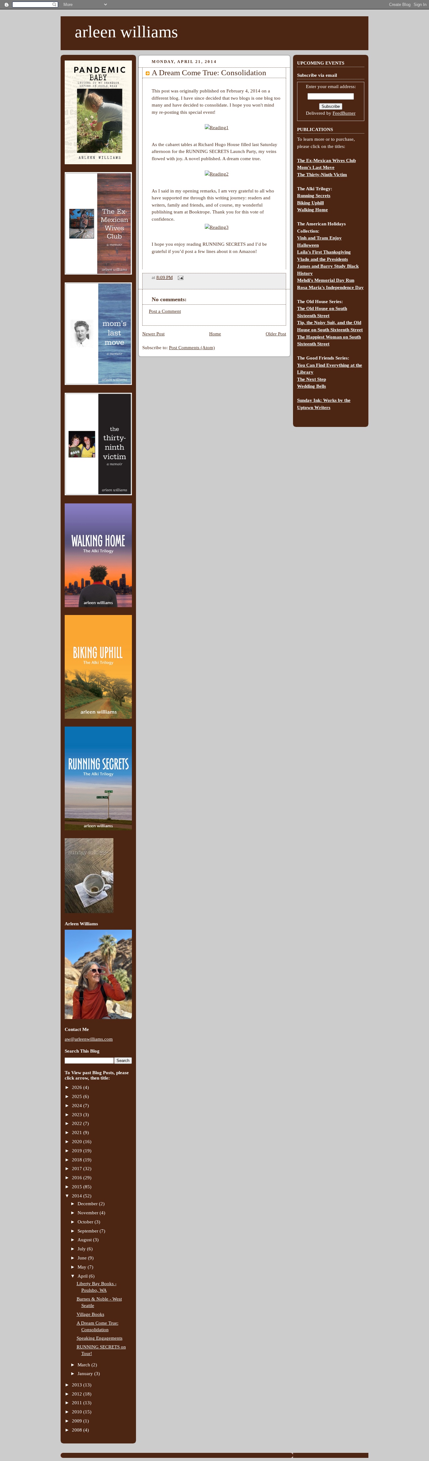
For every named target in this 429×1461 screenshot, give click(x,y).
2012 (77, 1393)
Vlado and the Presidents (322, 259)
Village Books (90, 1314)
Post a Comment (165, 311)
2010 (77, 1411)
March (84, 1364)
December (88, 1203)
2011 (77, 1402)
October (86, 1221)
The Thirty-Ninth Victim (322, 174)
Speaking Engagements (99, 1338)
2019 (77, 1150)
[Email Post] (179, 277)
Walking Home (312, 209)
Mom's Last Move (315, 167)
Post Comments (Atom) (192, 347)
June (83, 1257)
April (83, 1276)
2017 (77, 1168)
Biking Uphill (310, 202)
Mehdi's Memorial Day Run (325, 280)
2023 (77, 1114)
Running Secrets (313, 195)
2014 (77, 1195)
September (89, 1230)
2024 (77, 1105)
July (82, 1248)
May (83, 1266)
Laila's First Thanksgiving (324, 252)
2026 (77, 1087)
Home (215, 333)
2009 (77, 1420)
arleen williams (126, 31)
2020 (77, 1141)
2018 (77, 1159)
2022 (77, 1123)
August (85, 1239)
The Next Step (311, 379)
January (86, 1373)
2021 (77, 1132)
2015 (77, 1186)
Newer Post (153, 333)
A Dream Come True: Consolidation (209, 72)
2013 (77, 1384)
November (89, 1212)
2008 (77, 1429)
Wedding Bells (311, 386)
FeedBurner (344, 113)
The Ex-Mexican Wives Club (326, 160)
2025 (77, 1096)
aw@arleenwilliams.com (89, 1039)
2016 (77, 1177)
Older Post (276, 333)
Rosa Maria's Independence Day (330, 287)
